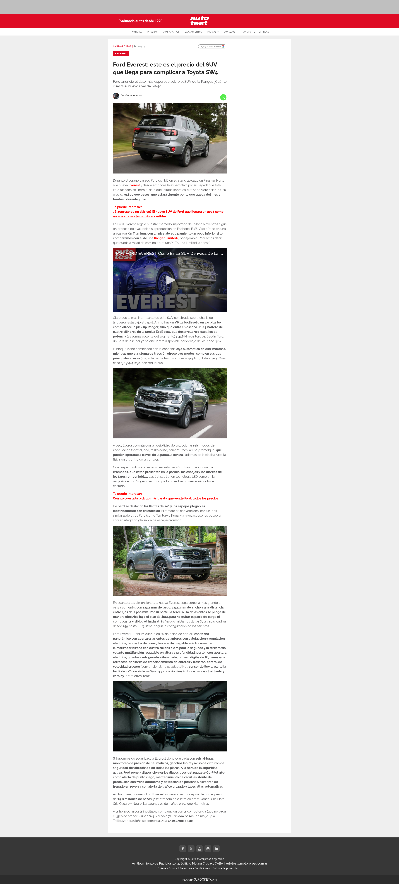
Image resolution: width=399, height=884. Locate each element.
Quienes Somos (167, 868)
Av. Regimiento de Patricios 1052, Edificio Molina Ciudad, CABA (177, 863)
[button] (170, 280)
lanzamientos (122, 46)
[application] (170, 280)
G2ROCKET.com (205, 879)
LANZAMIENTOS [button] (193, 31)
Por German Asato (131, 95)
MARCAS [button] (211, 31)
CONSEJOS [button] (229, 31)
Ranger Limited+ (166, 238)
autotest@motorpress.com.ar (246, 863)
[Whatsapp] (223, 97)
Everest (134, 185)
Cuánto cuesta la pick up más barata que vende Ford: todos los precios (165, 498)
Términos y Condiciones (195, 868)
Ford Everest (121, 53)
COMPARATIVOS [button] (171, 31)
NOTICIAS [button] (137, 31)
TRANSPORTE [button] (247, 31)
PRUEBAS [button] (152, 31)
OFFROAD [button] (264, 31)
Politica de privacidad (226, 868)
